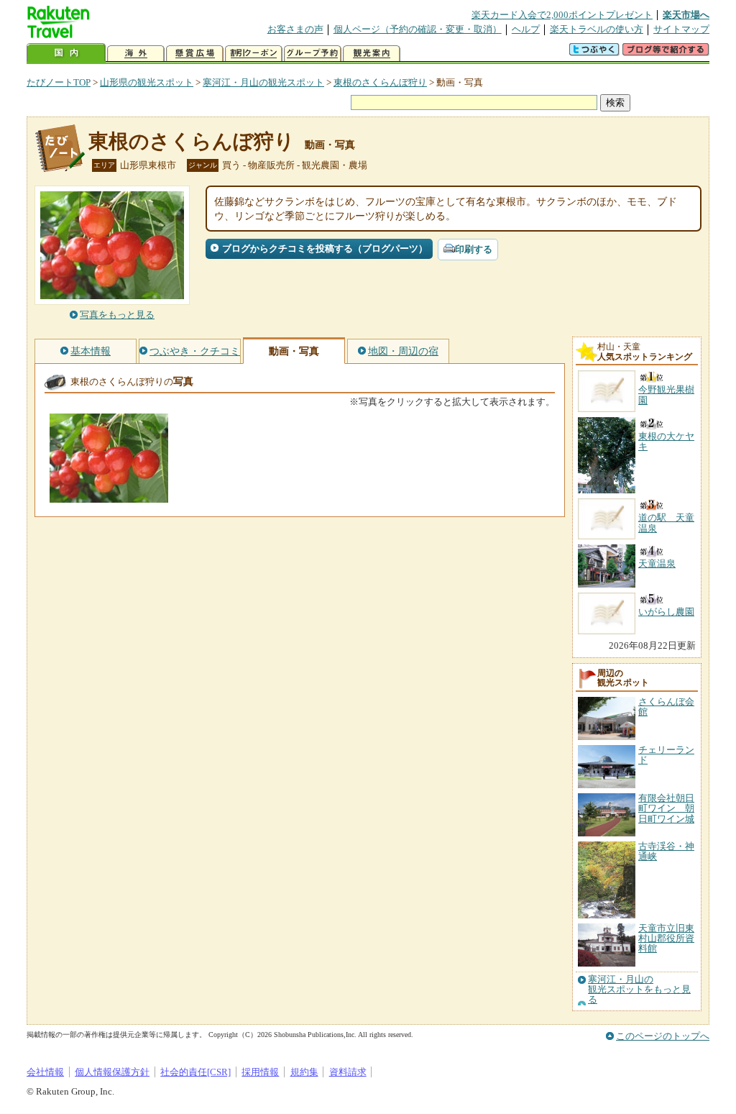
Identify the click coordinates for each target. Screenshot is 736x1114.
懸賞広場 (195, 53)
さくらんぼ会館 (666, 706)
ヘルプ (526, 29)
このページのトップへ (662, 1036)
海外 (136, 53)
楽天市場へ (686, 14)
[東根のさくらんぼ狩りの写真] (109, 496)
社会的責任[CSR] (195, 1072)
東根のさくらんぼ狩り (380, 82)
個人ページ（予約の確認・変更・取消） (418, 29)
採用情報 (260, 1072)
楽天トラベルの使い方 (596, 29)
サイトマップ (681, 29)
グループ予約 (312, 53)
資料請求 (348, 1072)
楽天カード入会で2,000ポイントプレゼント (562, 14)
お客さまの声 (295, 29)
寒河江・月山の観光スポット (263, 82)
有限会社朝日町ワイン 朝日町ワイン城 (666, 808)
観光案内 (371, 53)
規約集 (304, 1072)
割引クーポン (253, 53)
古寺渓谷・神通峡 (666, 851)
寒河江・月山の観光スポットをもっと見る (639, 989)
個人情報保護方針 (112, 1072)
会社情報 (45, 1072)
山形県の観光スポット (146, 82)
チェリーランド (666, 754)
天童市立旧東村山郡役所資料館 (666, 938)
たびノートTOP (59, 82)
